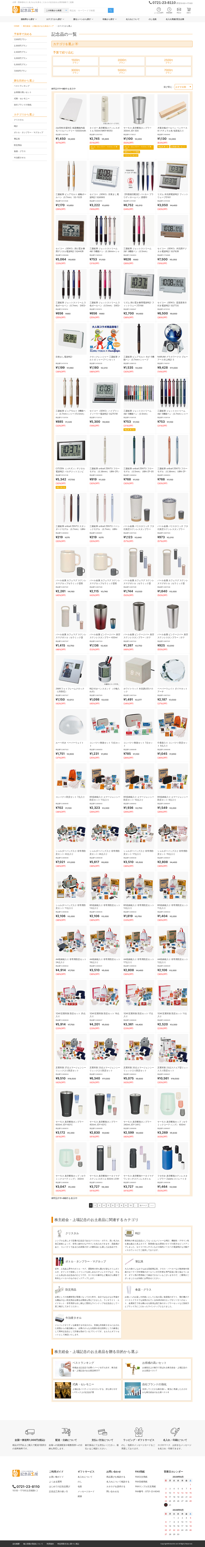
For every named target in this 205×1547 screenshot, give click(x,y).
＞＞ (152, 1205)
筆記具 (17, 138)
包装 (80, 1486)
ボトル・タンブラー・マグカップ (28, 132)
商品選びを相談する (115, 1476)
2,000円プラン (20, 45)
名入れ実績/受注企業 (175, 19)
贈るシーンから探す (82, 19)
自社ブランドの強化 (23, 104)
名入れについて (133, 19)
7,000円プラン (20, 71)
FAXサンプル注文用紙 (145, 1486)
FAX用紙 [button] (140, 1471)
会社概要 (16, 1544)
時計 (16, 126)
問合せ (179, 13)
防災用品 (18, 145)
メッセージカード (86, 1491)
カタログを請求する (115, 1486)
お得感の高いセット (23, 92)
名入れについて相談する (118, 1481)
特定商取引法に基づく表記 (68, 1544)
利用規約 (50, 1544)
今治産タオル (20, 157)
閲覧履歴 (169, 13)
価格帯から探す (28, 19)
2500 (168, 61)
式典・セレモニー (22, 98)
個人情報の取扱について (33, 1544)
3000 (75, 71)
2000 (122, 61)
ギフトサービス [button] (86, 1471)
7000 (168, 71)
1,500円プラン (20, 39)
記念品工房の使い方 (58, 1491)
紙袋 (80, 1496)
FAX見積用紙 (141, 1481)
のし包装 (153, 19)
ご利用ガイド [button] (56, 1471)
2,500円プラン (20, 52)
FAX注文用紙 (141, 1476)
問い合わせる (112, 1491)
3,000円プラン (20, 58)
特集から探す (108, 19)
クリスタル (19, 120)
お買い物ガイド (56, 1476)
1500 (75, 61)
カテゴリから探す (54, 19)
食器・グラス (20, 151)
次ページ (143, 1205)
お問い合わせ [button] (113, 1471)
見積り (189, 13)
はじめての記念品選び (59, 1486)
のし (80, 1481)
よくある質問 (158, 13)
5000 (122, 71)
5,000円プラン (20, 64)
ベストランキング (22, 86)
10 (131, 1205)
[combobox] (88, 10)
